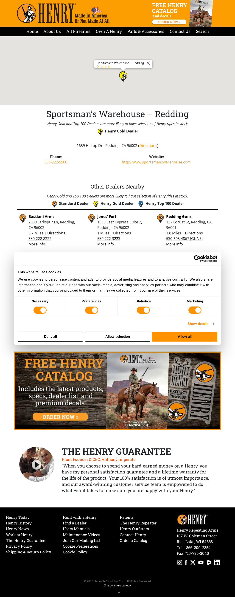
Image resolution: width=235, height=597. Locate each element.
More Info (36, 244)
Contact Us (180, 31)
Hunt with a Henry (80, 517)
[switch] (91, 310)
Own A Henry (109, 31)
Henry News (17, 528)
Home (32, 31)
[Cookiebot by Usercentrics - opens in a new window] (197, 258)
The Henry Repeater (138, 523)
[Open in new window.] (179, 563)
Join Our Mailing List (82, 540)
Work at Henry (19, 534)
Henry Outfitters (134, 528)
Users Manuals (76, 528)
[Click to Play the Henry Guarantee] (37, 464)
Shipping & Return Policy (28, 552)
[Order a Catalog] (117, 390)
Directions (103, 66)
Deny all (50, 336)
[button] (123, 76)
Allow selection (117, 336)
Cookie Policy (75, 552)
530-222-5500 (55, 162)
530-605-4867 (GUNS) (184, 238)
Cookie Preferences (80, 546)
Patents (127, 517)
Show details (197, 324)
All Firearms (78, 31)
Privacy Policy (19, 546)
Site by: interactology (117, 585)
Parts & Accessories (145, 31)
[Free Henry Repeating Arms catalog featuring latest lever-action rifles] (183, 13)
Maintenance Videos (81, 534)
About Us (52, 31)
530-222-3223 (108, 238)
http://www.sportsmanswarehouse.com (156, 162)
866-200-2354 (198, 547)
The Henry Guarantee (25, 540)
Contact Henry (133, 534)
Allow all (185, 336)
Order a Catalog (133, 540)
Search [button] (202, 31)
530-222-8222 (39, 238)
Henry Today (18, 517)
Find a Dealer (75, 523)
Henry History (19, 523)
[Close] (148, 63)
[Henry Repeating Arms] (63, 13)
